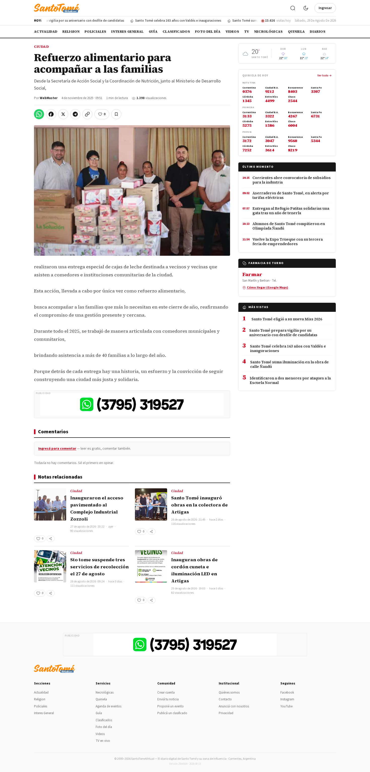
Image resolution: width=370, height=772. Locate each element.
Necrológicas (268, 31)
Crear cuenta (166, 692)
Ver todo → (324, 75)
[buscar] (292, 8)
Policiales (95, 31)
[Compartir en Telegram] (75, 114)
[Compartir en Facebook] (51, 114)
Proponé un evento (170, 706)
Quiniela (296, 31)
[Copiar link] (87, 114)
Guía (153, 31)
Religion (71, 31)
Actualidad (45, 31)
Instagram (287, 699)
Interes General (127, 31)
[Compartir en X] (63, 114)
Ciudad (41, 46)
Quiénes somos (229, 692)
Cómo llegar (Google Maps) (267, 287)
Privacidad (226, 713)
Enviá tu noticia (168, 699)
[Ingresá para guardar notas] (116, 114)
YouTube (286, 706)
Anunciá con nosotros (234, 706)
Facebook (287, 692)
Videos (232, 31)
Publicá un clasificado (172, 713)
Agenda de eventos (108, 706)
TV (246, 31)
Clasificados (176, 31)
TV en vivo (103, 741)
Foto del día (207, 31)
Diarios (317, 31)
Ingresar (325, 8)
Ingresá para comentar (57, 448)
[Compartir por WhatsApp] (39, 114)
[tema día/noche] (305, 8)
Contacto (225, 699)
